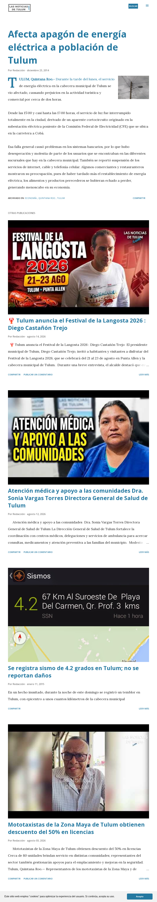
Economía (31, 198)
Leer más (144, 374)
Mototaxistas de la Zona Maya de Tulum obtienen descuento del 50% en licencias (76, 828)
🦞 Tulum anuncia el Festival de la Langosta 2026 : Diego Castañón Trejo (77, 324)
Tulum (61, 198)
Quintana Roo (47, 198)
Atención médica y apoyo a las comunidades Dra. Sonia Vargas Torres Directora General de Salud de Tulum (78, 498)
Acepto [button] (140, 896)
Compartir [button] (139, 198)
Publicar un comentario (38, 374)
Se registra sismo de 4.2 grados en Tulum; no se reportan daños (73, 671)
